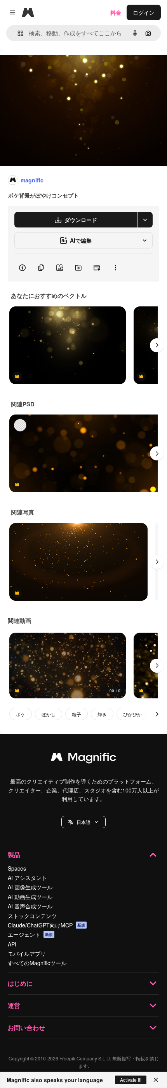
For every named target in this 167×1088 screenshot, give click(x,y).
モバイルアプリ (27, 953)
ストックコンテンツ (32, 916)
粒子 (76, 714)
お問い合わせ (26, 1027)
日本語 (83, 822)
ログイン (144, 12)
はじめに (20, 983)
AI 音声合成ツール (30, 906)
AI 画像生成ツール (30, 887)
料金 (115, 12)
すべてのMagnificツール (37, 963)
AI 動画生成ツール (30, 897)
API (12, 944)
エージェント (30, 934)
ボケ (20, 714)
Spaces (17, 868)
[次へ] (157, 345)
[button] (83, 822)
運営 (14, 1005)
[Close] (155, 1080)
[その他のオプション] (115, 267)
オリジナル (53, 67)
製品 (14, 854)
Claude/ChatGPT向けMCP (46, 925)
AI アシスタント (27, 878)
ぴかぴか (132, 714)
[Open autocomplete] (17, 33)
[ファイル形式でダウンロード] (145, 219)
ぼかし (49, 714)
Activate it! (130, 1079)
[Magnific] (83, 758)
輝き (102, 714)
